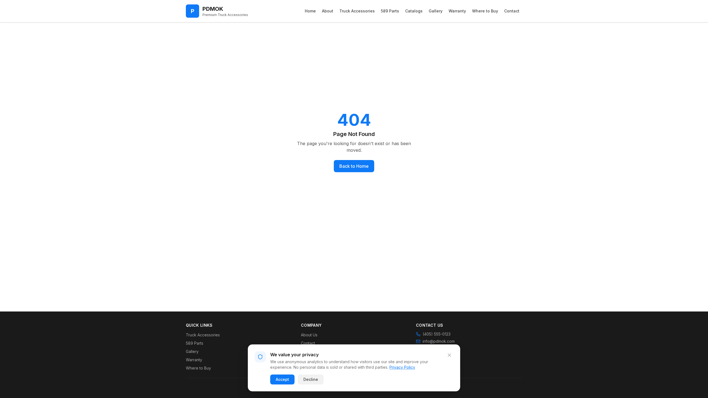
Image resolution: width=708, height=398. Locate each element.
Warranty (457, 11)
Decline (310, 379)
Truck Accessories (357, 11)
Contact (511, 11)
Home (310, 11)
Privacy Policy (402, 367)
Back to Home (354, 166)
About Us (309, 334)
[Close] (449, 355)
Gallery (435, 11)
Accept (282, 379)
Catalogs (414, 11)
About (327, 11)
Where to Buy (485, 11)
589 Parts (390, 11)
